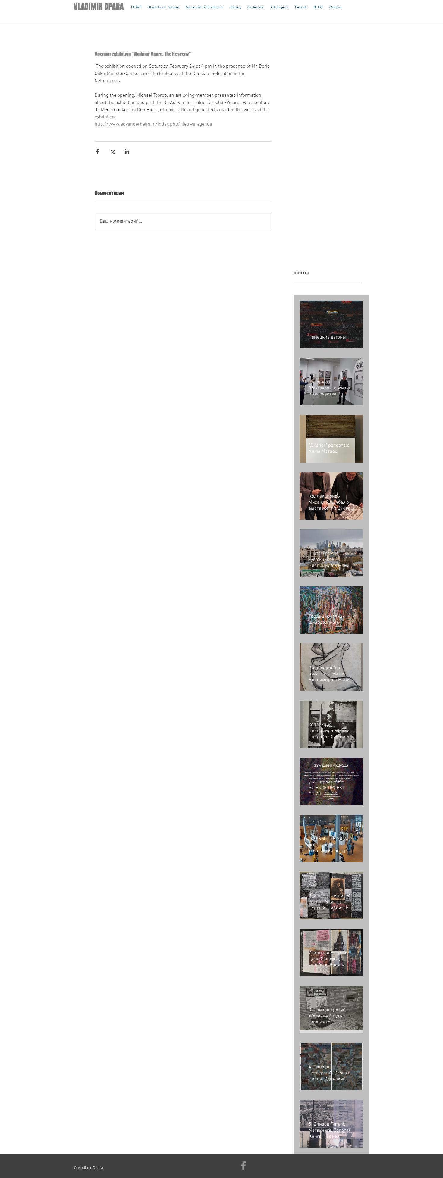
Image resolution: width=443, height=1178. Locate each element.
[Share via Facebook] (97, 151)
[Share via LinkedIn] (127, 151)
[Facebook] (243, 1166)
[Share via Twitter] (112, 151)
